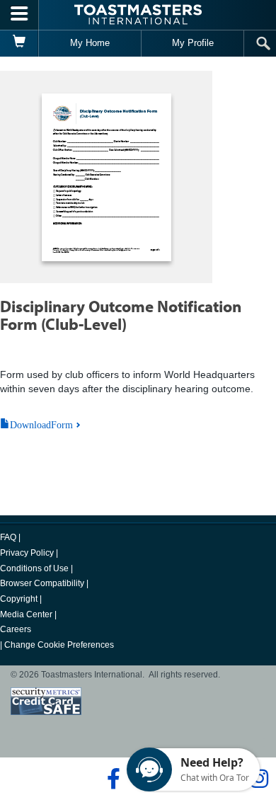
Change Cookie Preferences (59, 645)
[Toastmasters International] (138, 14)
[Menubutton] (19, 15)
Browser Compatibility (42, 583)
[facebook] (111, 778)
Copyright (19, 599)
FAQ (8, 537)
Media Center (26, 614)
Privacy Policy (27, 553)
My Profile (193, 43)
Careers (15, 629)
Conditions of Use (34, 568)
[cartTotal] (19, 43)
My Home (90, 43)
